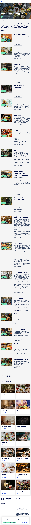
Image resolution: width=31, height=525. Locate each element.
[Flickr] (27, 509)
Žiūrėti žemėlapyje (17, 44)
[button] (27, 1)
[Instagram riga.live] (20, 509)
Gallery (3, 69)
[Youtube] (22, 509)
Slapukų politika (3, 501)
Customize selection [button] (12, 522)
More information (24, 522)
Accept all (5, 522)
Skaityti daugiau (17, 310)
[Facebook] (17, 509)
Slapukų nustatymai (3, 503)
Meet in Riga (18, 500)
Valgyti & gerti (8, 20)
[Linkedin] (24, 509)
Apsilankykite (3, 20)
